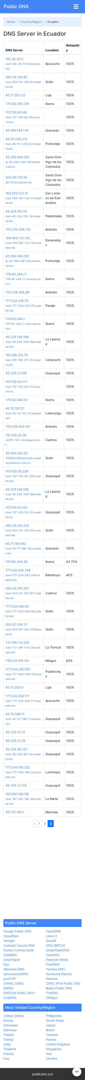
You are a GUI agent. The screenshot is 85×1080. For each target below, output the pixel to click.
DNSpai (51, 998)
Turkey (8, 1039)
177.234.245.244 (18, 570)
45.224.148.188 (17, 489)
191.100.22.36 (15, 435)
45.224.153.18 (16, 211)
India (7, 1044)
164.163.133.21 (16, 193)
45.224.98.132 (16, 749)
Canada (52, 1035)
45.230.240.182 (17, 157)
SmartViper (11, 960)
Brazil (50, 1030)
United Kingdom (58, 1044)
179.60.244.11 (16, 274)
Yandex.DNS (55, 969)
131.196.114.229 (17, 642)
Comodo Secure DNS (19, 945)
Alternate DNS (13, 969)
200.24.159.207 (17, 588)
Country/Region (31, 22)
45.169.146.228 (17, 256)
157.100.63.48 (16, 112)
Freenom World (57, 960)
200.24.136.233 (17, 525)
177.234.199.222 (17, 767)
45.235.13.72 (15, 732)
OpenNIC (53, 955)
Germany (10, 1030)
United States (13, 1016)
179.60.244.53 (16, 400)
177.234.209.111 (17, 696)
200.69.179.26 (16, 177)
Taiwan (8, 1035)
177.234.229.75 (16, 301)
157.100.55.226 (16, 471)
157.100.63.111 (16, 382)
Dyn (6, 964)
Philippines (54, 1016)
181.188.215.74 (16, 355)
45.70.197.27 (14, 408)
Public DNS (16, 6)
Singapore (53, 1049)
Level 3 (51, 936)
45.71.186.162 (15, 543)
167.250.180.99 (17, 794)
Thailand (9, 1049)
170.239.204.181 (17, 426)
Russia (8, 1020)
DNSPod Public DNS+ (19, 993)
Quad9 (51, 941)
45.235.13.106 (16, 373)
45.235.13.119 (16, 785)
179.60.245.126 (17, 104)
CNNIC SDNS (13, 983)
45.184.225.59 (16, 453)
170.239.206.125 (18, 229)
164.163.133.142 (17, 238)
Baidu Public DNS (59, 988)
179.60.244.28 (16, 562)
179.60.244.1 (15, 319)
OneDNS (9, 998)
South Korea (55, 1020)
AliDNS (8, 988)
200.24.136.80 (16, 77)
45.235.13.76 (15, 741)
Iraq (6, 1058)
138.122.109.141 (17, 661)
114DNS (52, 993)
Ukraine (51, 1058)
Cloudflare (11, 936)
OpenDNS (53, 931)
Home (11, 22)
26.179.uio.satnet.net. (18, 182)
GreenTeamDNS (58, 950)
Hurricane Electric (59, 974)
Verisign (9, 941)
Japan (50, 1025)
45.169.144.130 (17, 130)
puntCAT (9, 979)
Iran (49, 1054)
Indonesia (10, 1025)
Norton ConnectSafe (18, 950)
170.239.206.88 (17, 292)
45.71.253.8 (14, 687)
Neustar (52, 979)
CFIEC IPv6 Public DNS (63, 983)
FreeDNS (52, 964)
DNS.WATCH (55, 945)
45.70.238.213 (16, 139)
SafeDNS (10, 955)
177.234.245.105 (17, 669)
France (51, 1039)
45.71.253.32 (15, 95)
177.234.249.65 (17, 606)
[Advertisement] (42, 873)
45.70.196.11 (14, 714)
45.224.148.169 (17, 337)
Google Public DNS (17, 931)
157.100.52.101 (16, 507)
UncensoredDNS (15, 974)
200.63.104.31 (16, 624)
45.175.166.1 (14, 812)
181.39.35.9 (14, 59)
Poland (8, 1054)
